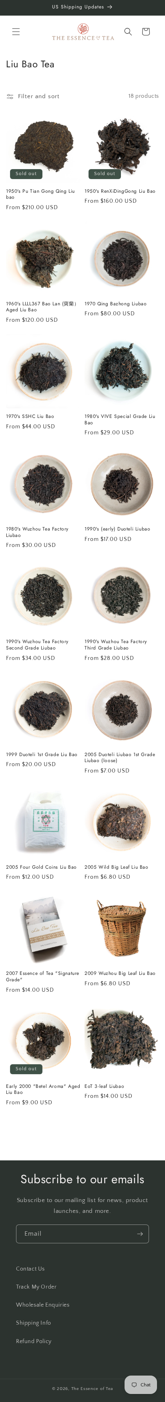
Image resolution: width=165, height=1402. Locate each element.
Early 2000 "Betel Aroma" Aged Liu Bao (43, 1089)
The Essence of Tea (92, 1388)
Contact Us (30, 1269)
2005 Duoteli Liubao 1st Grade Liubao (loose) (120, 758)
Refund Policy (34, 1341)
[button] (16, 31)
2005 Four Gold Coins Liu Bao (41, 867)
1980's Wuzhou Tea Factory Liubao (37, 532)
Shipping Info (33, 1323)
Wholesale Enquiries (42, 1305)
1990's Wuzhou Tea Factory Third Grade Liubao (116, 645)
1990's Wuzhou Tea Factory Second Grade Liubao (37, 645)
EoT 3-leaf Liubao (104, 1086)
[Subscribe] (140, 1233)
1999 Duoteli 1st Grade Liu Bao (42, 755)
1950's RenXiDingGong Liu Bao (120, 191)
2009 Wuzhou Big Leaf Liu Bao (120, 973)
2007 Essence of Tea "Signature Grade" (42, 976)
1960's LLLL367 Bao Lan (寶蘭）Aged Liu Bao (42, 307)
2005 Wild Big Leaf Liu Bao (117, 867)
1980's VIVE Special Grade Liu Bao (120, 420)
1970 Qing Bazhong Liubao (116, 304)
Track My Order (36, 1287)
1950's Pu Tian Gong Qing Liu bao (40, 194)
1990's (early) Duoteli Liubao (117, 529)
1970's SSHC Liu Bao (30, 417)
